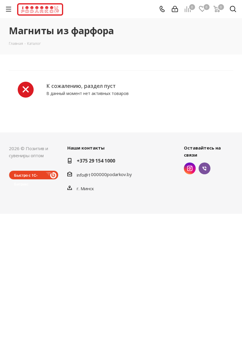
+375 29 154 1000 (96, 160)
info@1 (84, 175)
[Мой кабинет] (175, 9)
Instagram (190, 168)
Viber (204, 168)
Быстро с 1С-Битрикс (25, 176)
